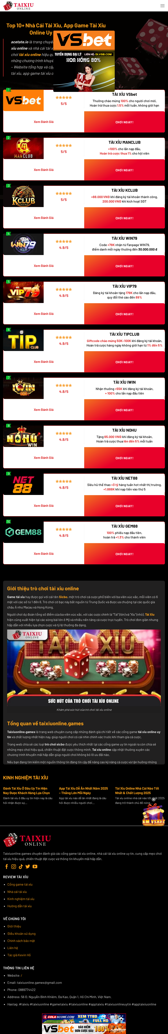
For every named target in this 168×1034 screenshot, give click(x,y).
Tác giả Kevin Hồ (19, 955)
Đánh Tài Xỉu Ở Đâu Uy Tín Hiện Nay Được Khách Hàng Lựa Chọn (26, 790)
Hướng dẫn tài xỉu (19, 906)
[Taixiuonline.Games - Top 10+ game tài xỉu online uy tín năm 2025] (18, 6)
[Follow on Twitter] (27, 867)
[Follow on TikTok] (20, 867)
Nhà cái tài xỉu (17, 892)
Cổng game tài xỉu (20, 884)
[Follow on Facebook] (6, 867)
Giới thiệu (14, 926)
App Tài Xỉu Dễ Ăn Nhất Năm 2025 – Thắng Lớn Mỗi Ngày (83, 790)
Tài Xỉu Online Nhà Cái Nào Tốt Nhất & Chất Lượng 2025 (137, 790)
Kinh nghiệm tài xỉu (20, 899)
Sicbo (63, 597)
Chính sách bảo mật (21, 941)
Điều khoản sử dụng (21, 933)
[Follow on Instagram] (13, 867)
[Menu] (162, 6)
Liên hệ (12, 948)
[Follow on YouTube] (35, 867)
